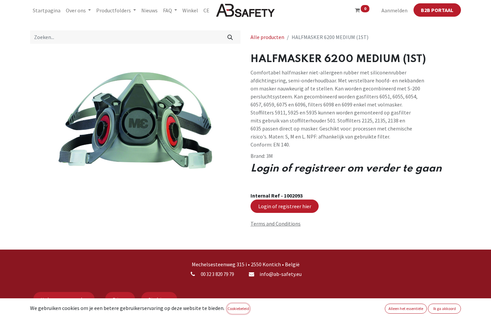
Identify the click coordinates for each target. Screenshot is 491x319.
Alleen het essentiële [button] (405, 308)
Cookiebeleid (238, 308)
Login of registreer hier (284, 206)
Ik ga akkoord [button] (444, 308)
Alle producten (267, 37)
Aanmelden (394, 10)
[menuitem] (46, 10)
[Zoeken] (230, 37)
